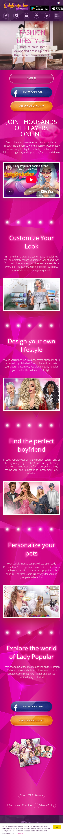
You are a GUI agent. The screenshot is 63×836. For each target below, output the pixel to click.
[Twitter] (47, 16)
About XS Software (31, 795)
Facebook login (33, 92)
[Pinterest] (36, 16)
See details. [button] (19, 833)
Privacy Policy (46, 805)
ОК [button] (57, 827)
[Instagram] (16, 16)
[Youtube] (26, 16)
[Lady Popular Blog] (57, 16)
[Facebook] (6, 16)
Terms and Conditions (22, 805)
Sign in (31, 78)
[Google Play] (39, 8)
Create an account (31, 106)
